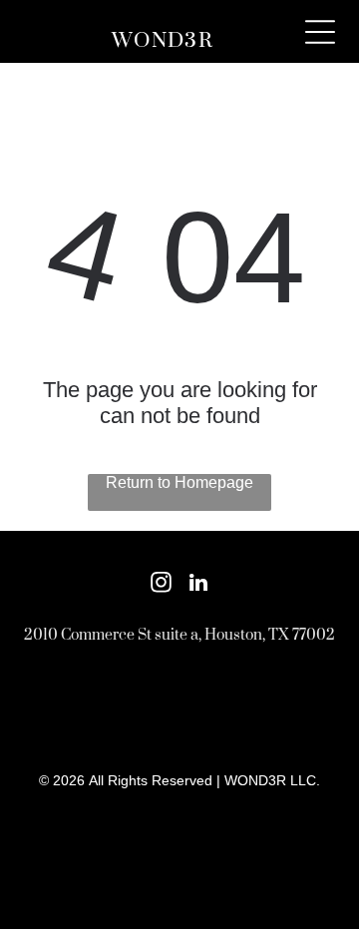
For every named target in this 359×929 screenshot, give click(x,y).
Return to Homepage (179, 482)
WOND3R (162, 41)
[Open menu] (320, 32)
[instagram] (162, 585)
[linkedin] (198, 585)
